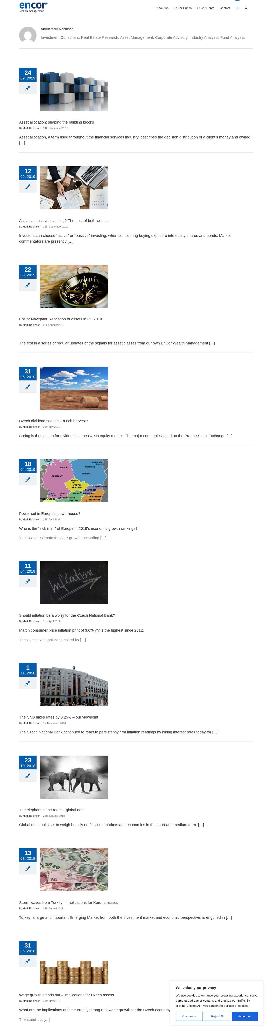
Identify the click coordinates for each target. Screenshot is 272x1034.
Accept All (244, 1016)
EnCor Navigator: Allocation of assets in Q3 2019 (60, 319)
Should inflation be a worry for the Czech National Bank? (67, 615)
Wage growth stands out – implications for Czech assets (66, 995)
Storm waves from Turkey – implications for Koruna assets (68, 902)
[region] (217, 1003)
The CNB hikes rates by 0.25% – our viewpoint (58, 717)
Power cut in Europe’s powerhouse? (49, 513)
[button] (246, 7)
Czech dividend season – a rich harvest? (53, 421)
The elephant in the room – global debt (52, 810)
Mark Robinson (31, 128)
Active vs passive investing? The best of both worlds (63, 221)
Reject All (217, 1016)
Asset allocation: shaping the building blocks (56, 122)
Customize (189, 1016)
